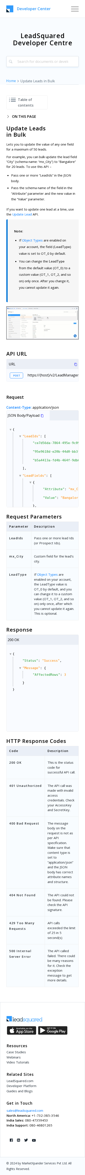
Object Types (32, 240)
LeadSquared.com (20, 1081)
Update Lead (22, 214)
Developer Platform (21, 1086)
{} (45, 467)
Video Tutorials (18, 1062)
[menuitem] (73, 8)
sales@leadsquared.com (25, 1110)
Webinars (14, 1057)
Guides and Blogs (20, 1091)
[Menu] (73, 8)
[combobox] (42, 61)
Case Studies (16, 1052)
